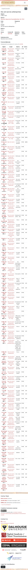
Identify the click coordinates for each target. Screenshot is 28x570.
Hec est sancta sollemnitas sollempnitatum (10, 342)
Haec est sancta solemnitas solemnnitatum (10, 181)
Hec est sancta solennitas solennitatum (11, 432)
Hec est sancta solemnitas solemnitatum (11, 50)
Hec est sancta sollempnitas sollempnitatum (10, 64)
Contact (4, 521)
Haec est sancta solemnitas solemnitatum (10, 113)
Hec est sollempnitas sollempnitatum (10, 81)
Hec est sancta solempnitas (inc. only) (11, 317)
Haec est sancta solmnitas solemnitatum (10, 240)
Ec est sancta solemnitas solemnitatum (11, 414)
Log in (3, 566)
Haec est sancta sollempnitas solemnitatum (10, 400)
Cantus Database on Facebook (7, 523)
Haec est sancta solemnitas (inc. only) (10, 190)
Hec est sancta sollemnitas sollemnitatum (11, 59)
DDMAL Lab (3, 502)
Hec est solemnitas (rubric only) (11, 419)
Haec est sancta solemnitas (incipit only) (10, 162)
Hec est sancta (11, 102)
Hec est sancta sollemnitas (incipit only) (11, 405)
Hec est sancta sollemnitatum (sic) (11, 258)
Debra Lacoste (4, 498)
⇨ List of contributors (6, 504)
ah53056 (10, 33)
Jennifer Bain (4, 500)
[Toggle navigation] (25, 2)
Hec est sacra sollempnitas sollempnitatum (10, 94)
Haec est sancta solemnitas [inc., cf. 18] (10, 122)
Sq (1, 33)
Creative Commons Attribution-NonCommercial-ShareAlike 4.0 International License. (13, 513)
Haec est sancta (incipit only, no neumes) (10, 148)
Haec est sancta (10, 142)
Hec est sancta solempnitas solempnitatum (11, 323)
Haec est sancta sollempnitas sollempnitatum (10, 312)
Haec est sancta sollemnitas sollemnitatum (10, 226)
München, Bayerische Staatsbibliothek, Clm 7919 (12, 19)
